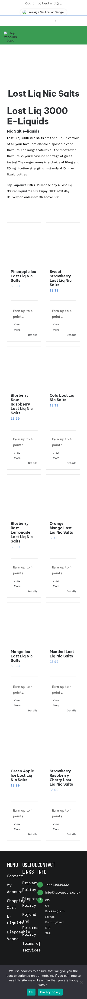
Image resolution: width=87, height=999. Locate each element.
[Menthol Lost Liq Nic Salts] (63, 624)
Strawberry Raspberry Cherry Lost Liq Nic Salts (61, 778)
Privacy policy (50, 992)
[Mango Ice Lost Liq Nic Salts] (24, 624)
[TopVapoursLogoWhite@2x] (10, 33)
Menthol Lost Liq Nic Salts (62, 653)
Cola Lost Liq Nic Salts (62, 397)
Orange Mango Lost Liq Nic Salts (61, 528)
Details (33, 334)
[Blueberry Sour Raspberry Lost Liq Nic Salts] (24, 367)
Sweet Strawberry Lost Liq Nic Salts (61, 278)
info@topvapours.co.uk (63, 892)
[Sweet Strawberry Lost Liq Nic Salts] (63, 244)
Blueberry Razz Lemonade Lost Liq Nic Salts (22, 532)
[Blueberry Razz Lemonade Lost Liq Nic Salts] (24, 496)
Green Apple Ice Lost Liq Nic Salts (22, 775)
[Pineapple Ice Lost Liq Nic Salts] (24, 244)
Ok (31, 992)
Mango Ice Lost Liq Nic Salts (22, 656)
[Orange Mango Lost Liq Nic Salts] (63, 496)
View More (17, 327)
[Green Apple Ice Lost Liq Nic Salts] (24, 743)
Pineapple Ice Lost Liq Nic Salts (23, 276)
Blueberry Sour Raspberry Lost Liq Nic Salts (22, 404)
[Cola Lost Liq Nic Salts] (63, 367)
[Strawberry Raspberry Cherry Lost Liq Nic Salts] (63, 743)
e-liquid (21, 191)
